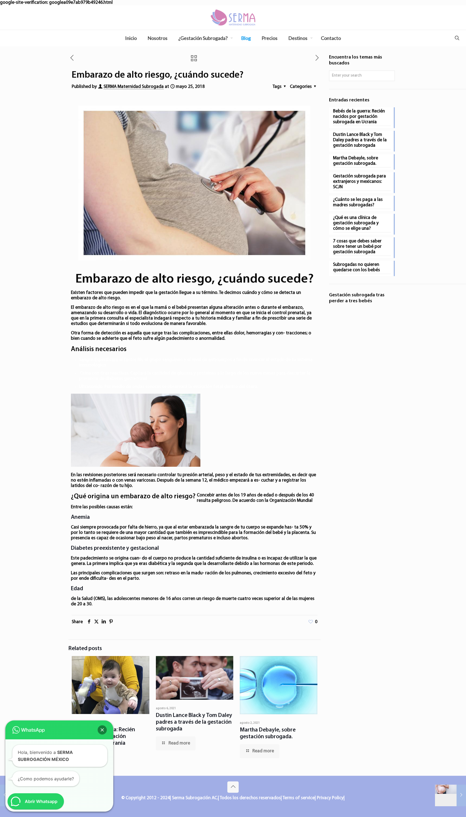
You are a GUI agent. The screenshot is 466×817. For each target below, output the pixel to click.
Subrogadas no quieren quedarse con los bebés (356, 267)
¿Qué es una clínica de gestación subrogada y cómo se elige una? (356, 223)
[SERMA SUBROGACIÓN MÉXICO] (233, 17)
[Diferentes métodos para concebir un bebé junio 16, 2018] (450, 795)
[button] (102, 729)
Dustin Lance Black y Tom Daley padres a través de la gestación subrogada (194, 722)
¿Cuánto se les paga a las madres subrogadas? (358, 202)
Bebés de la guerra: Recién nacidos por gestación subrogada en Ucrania (359, 116)
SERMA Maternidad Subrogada (134, 86)
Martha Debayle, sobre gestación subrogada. (355, 161)
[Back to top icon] (233, 787)
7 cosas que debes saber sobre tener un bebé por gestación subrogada (357, 246)
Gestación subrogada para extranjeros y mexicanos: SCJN (359, 181)
